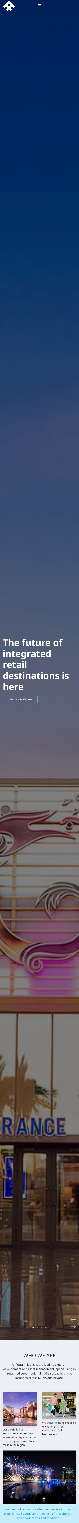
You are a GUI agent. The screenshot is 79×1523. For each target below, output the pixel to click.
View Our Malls (17, 699)
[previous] (73, 1319)
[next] (73, 1326)
